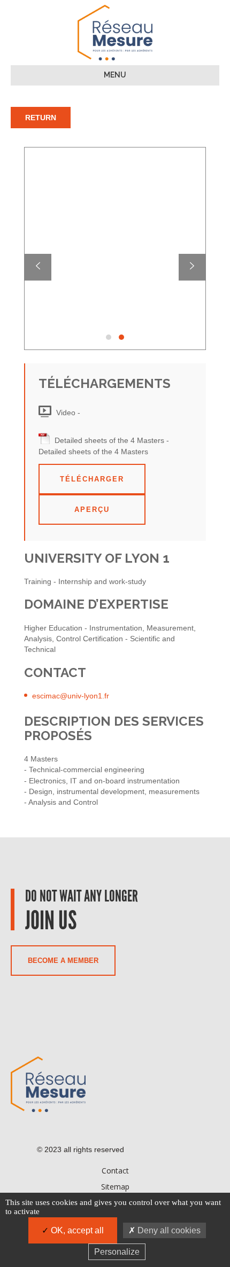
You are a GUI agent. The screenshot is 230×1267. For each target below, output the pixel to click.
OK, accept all (76, 1230)
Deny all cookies (168, 1230)
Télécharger (92, 479)
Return (40, 117)
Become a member (63, 961)
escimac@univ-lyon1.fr (70, 695)
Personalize (117, 1251)
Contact (115, 1170)
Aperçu (92, 510)
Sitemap (115, 1187)
